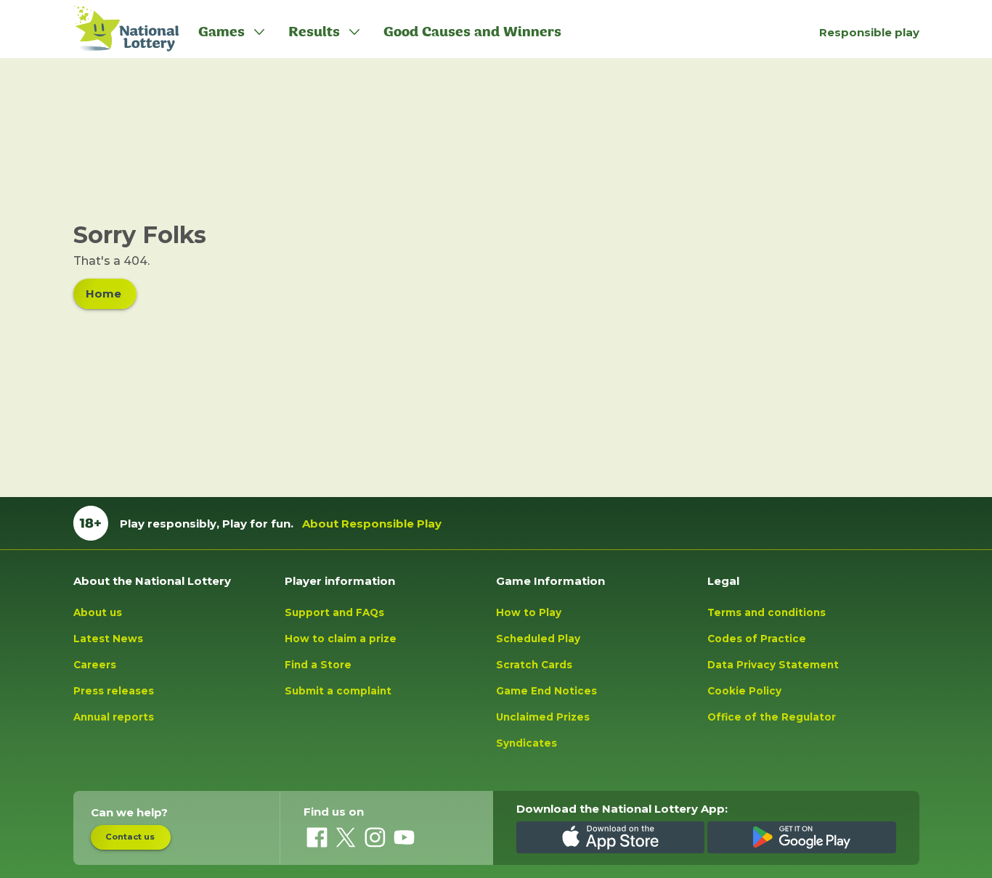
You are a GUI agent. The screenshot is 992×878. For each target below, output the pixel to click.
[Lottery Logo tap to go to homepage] (118, 29)
